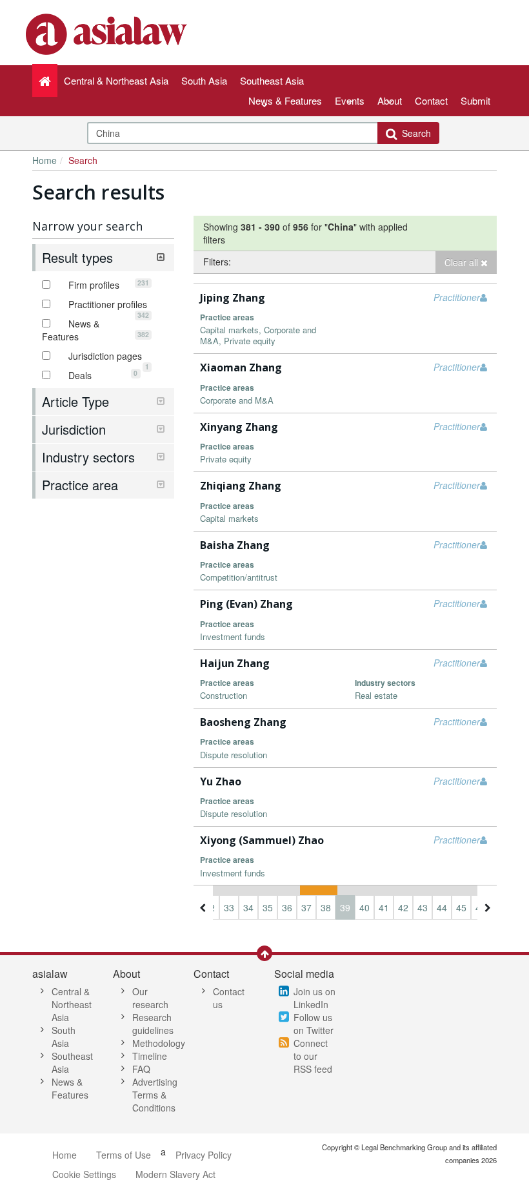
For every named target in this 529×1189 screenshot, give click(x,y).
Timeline (149, 1055)
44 (442, 907)
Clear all (462, 262)
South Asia (63, 1036)
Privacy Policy (203, 1154)
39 (345, 907)
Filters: (217, 261)
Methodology (158, 1043)
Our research (150, 998)
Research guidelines (153, 1024)
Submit (475, 100)
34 (248, 907)
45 (461, 907)
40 (364, 907)
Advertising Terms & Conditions (154, 1094)
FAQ (141, 1068)
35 (268, 907)
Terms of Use (123, 1154)
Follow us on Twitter (314, 1024)
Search (414, 133)
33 (229, 907)
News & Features (285, 100)
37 (306, 907)
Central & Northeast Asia (72, 1004)
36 (287, 907)
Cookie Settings (84, 1174)
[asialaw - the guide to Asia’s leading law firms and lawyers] (108, 32)
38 (326, 907)
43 (422, 907)
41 (384, 907)
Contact (431, 100)
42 (403, 907)
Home (44, 160)
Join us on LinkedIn (314, 998)
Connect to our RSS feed (313, 1056)
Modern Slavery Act (175, 1174)
